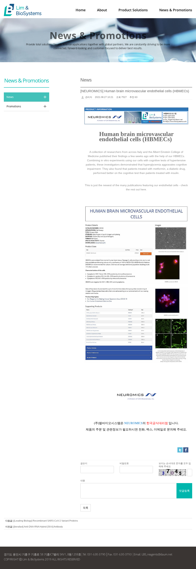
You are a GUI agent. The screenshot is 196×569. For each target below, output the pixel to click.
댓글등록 (184, 490)
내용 (82, 480)
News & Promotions (175, 10)
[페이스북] (185, 449)
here (143, 189)
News (10, 97)
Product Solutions (133, 10)
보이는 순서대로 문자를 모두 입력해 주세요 (175, 465)
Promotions (14, 106)
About (102, 10)
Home (81, 10)
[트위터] (180, 449)
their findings (119, 156)
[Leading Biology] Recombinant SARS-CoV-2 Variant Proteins (46, 520)
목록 (85, 507)
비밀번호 (124, 463)
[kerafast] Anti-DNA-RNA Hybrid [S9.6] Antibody (38, 526)
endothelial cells (168, 185)
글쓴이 (83, 463)
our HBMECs (176, 156)
